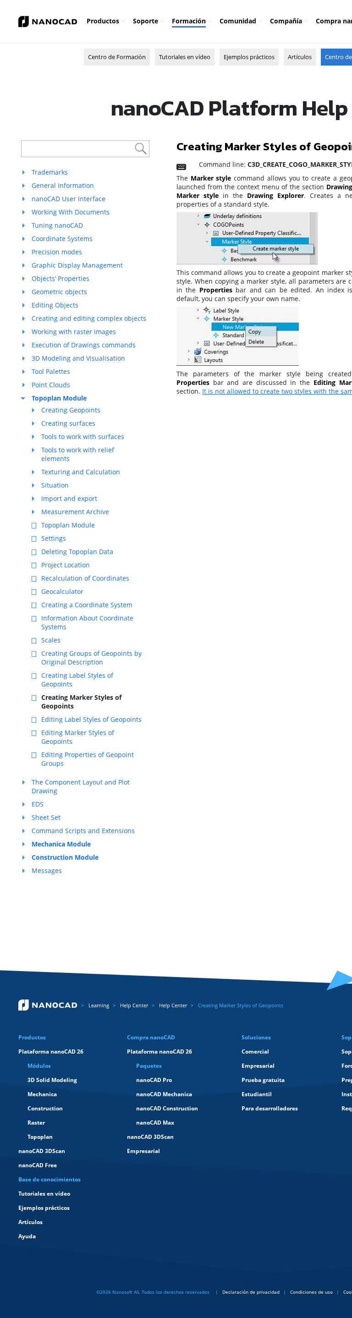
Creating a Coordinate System (86, 604)
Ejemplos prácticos (249, 57)
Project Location (65, 564)
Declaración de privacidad (251, 1292)
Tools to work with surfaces (82, 436)
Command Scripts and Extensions (83, 830)
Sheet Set (46, 817)
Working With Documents (71, 212)
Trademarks (50, 172)
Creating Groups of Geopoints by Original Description (91, 657)
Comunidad (238, 20)
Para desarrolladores (270, 1108)
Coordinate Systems (62, 238)
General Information (63, 185)
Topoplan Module (68, 525)
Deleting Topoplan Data (77, 551)
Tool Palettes (51, 371)
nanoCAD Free (37, 1165)
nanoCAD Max (155, 1122)
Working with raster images (74, 331)
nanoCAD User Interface (68, 198)
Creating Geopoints (70, 410)
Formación (189, 20)
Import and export (69, 498)
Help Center (134, 1005)
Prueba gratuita (263, 1080)
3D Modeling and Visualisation (78, 358)
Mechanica (42, 1094)
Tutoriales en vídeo (184, 57)
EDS (38, 804)
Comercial (255, 1051)
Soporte (145, 20)
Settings (53, 538)
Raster (36, 1122)
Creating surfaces (68, 423)
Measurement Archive (75, 511)
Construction (45, 1108)
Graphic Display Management (77, 265)
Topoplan (40, 1137)
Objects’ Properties (60, 278)
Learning (98, 1005)
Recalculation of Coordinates (85, 578)
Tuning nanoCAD (57, 225)
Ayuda (27, 1236)
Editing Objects (55, 305)
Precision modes (57, 251)
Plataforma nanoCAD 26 (50, 1051)
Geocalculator (62, 591)
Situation (55, 485)
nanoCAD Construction (167, 1108)
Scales (50, 640)
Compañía (286, 20)
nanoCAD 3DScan (41, 1151)
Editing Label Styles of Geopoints (91, 719)
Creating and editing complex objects (89, 318)
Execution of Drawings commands (84, 344)
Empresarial (143, 1151)
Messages (47, 870)
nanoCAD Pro (154, 1080)
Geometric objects (59, 291)
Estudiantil (257, 1094)
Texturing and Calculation (80, 471)
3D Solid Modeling (52, 1080)
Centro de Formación (117, 57)
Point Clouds (51, 384)
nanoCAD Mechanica (164, 1094)
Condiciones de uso (311, 1292)
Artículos (300, 57)
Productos (103, 20)
